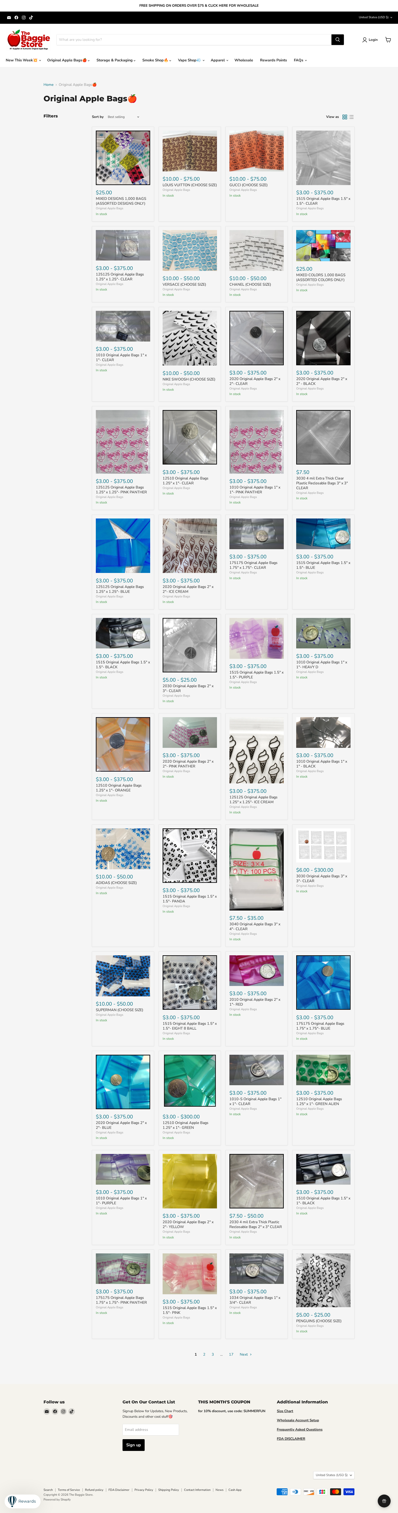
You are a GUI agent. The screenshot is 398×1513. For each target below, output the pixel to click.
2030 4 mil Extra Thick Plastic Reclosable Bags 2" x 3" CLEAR (255, 1224)
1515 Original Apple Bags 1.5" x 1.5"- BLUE (323, 565)
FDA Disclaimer (118, 1490)
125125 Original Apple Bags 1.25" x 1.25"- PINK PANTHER (121, 490)
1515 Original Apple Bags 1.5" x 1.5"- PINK (190, 1310)
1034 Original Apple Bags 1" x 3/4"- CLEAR (254, 1300)
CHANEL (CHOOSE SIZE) (250, 284)
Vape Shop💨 (190, 60)
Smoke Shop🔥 (155, 60)
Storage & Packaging (115, 60)
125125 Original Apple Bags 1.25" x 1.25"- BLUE (120, 589)
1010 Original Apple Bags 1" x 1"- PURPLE (121, 1201)
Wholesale (243, 60)
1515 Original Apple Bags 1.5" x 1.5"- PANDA (190, 899)
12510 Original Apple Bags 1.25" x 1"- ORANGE (119, 788)
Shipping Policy (168, 1490)
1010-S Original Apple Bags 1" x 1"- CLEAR (255, 1101)
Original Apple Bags (109, 208)
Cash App (235, 1490)
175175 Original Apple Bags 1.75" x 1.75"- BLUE (320, 1026)
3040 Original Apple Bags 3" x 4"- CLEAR (254, 927)
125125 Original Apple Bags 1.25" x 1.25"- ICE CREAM (253, 800)
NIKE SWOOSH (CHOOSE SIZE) (189, 379)
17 (231, 1354)
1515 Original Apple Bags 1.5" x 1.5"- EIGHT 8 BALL (190, 1026)
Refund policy (94, 1490)
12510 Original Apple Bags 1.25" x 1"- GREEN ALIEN (319, 1101)
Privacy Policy (144, 1490)
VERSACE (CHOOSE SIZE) (184, 284)
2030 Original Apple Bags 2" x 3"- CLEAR (188, 688)
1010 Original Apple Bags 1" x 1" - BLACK (321, 764)
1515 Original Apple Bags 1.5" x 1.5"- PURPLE (256, 675)
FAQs (299, 60)
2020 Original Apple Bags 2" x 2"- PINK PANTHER (188, 764)
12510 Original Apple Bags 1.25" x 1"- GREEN (185, 1125)
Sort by (98, 117)
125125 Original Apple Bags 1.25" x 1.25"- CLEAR (120, 277)
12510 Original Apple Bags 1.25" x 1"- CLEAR (185, 481)
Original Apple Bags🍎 (67, 60)
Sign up (133, 1445)
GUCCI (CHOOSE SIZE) (248, 185)
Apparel (218, 60)
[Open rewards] (384, 1501)
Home (49, 85)
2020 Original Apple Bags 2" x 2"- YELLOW (188, 1224)
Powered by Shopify (57, 1500)
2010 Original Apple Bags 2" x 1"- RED (254, 1002)
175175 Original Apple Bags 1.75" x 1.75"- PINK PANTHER (121, 1300)
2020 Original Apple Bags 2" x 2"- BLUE (121, 1125)
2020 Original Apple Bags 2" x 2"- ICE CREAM (188, 589)
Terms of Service (69, 1490)
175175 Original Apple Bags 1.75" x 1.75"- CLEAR (253, 565)
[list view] (351, 117)
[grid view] (345, 117)
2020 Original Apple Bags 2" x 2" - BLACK (321, 381)
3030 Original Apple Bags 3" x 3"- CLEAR (321, 879)
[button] (371, 40)
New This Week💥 (22, 60)
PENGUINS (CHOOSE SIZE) (319, 1321)
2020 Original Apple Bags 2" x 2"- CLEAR (254, 381)
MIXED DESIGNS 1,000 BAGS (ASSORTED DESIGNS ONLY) (121, 201)
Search (48, 1490)
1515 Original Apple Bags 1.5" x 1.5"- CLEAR (323, 201)
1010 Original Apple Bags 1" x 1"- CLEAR (121, 358)
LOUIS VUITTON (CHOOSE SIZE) (190, 185)
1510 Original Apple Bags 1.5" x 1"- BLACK (323, 1201)
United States (374, 17)
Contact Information (197, 1490)
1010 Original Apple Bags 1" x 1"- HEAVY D (321, 665)
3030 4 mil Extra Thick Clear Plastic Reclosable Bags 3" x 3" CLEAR (322, 483)
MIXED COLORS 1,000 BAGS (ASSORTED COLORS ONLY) (320, 277)
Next (244, 1354)
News (219, 1490)
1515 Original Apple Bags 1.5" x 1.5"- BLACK (123, 665)
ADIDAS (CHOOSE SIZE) (116, 882)
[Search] (337, 39)
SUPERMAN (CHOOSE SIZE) (119, 1010)
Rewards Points (273, 60)
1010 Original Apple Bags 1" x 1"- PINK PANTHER (254, 490)
